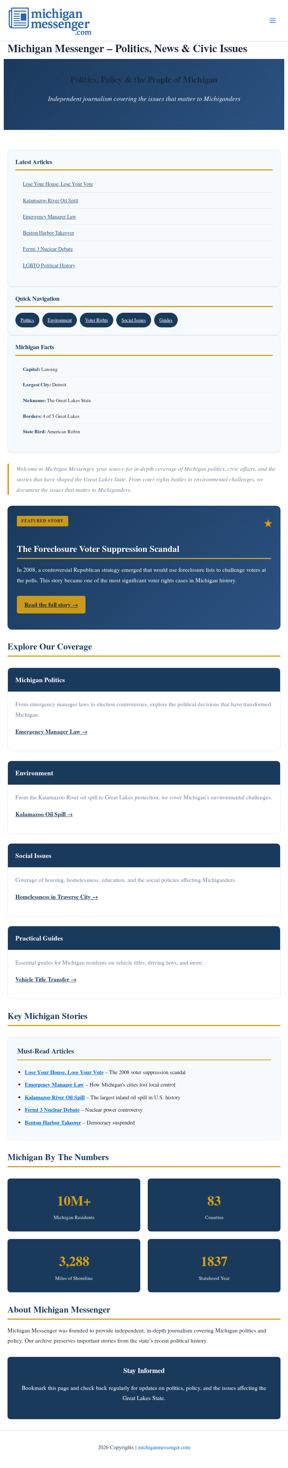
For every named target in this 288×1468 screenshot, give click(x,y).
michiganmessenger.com (164, 1447)
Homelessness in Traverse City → (56, 896)
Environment (60, 320)
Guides (165, 320)
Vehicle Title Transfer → (45, 979)
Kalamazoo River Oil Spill (50, 200)
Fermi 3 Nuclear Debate (48, 248)
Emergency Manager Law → (51, 731)
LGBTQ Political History (49, 265)
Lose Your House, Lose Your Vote (58, 183)
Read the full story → (51, 604)
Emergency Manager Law (49, 216)
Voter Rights (96, 320)
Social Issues (134, 320)
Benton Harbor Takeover (48, 232)
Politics (27, 320)
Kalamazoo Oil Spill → (44, 814)
